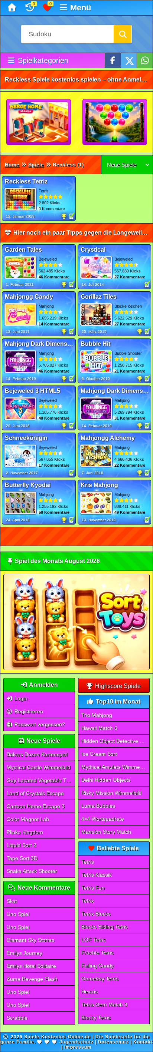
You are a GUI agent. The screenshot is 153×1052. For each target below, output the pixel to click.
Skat (12, 901)
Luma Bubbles (98, 806)
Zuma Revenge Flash (32, 979)
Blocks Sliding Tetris (104, 927)
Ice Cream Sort (99, 754)
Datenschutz (113, 1042)
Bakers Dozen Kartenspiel (37, 754)
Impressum (78, 1047)
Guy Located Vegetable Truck (41, 780)
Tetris (87, 862)
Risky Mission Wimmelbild (111, 793)
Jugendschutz (76, 1042)
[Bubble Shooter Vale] (115, 122)
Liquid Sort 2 (21, 845)
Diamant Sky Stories (30, 940)
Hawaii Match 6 (99, 728)
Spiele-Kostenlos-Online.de (57, 1036)
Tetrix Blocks (96, 914)
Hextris (89, 992)
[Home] (13, 7)
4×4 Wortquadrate (102, 819)
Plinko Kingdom (25, 832)
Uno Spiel (18, 914)
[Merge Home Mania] (39, 122)
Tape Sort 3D (22, 858)
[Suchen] (122, 34)
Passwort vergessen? (39, 724)
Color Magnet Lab (28, 819)
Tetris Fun (93, 888)
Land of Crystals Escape (35, 793)
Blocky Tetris (96, 1017)
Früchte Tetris (97, 953)
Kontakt (143, 1042)
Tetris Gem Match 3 (104, 1005)
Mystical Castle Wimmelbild (39, 767)
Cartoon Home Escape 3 (36, 806)
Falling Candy (97, 966)
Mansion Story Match (106, 832)
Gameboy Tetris (99, 979)
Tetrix (87, 901)
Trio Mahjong (96, 715)
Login (20, 698)
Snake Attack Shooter (32, 871)
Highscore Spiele (117, 686)
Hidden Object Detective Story (115, 741)
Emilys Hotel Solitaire (31, 966)
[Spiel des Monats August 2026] (76, 668)
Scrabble (17, 1018)
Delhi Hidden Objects (106, 780)
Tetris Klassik (96, 875)
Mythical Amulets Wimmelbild (115, 767)
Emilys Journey (24, 953)
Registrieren (28, 711)
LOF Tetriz (93, 940)
